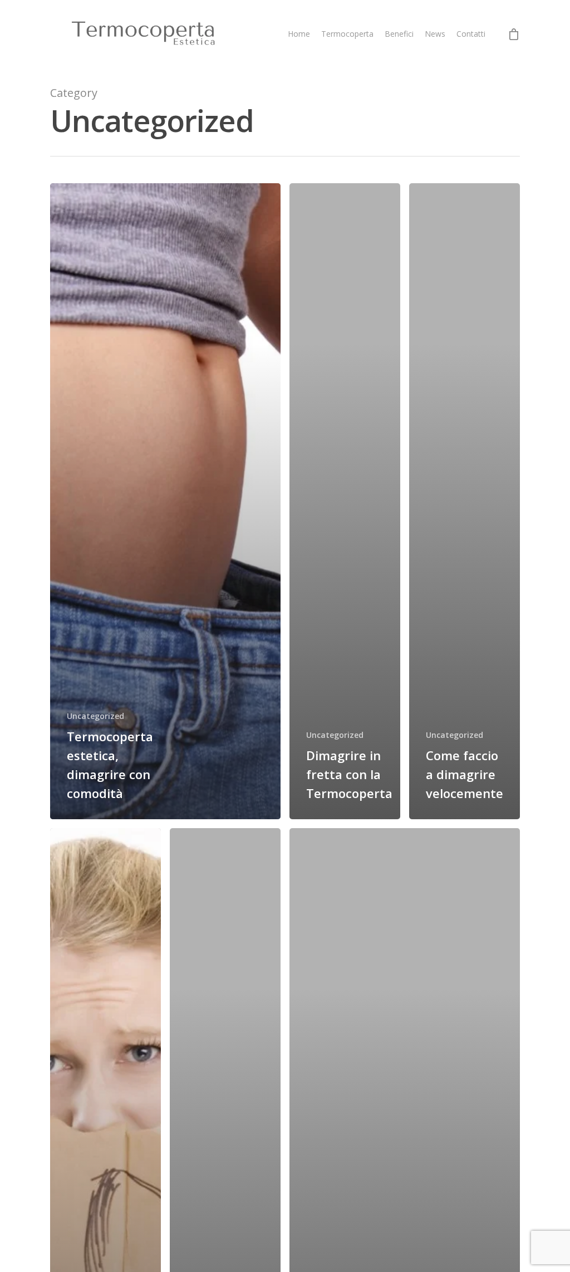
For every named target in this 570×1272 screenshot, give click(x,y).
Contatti (470, 33)
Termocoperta (347, 33)
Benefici (399, 33)
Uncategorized (95, 716)
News (435, 33)
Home (299, 33)
